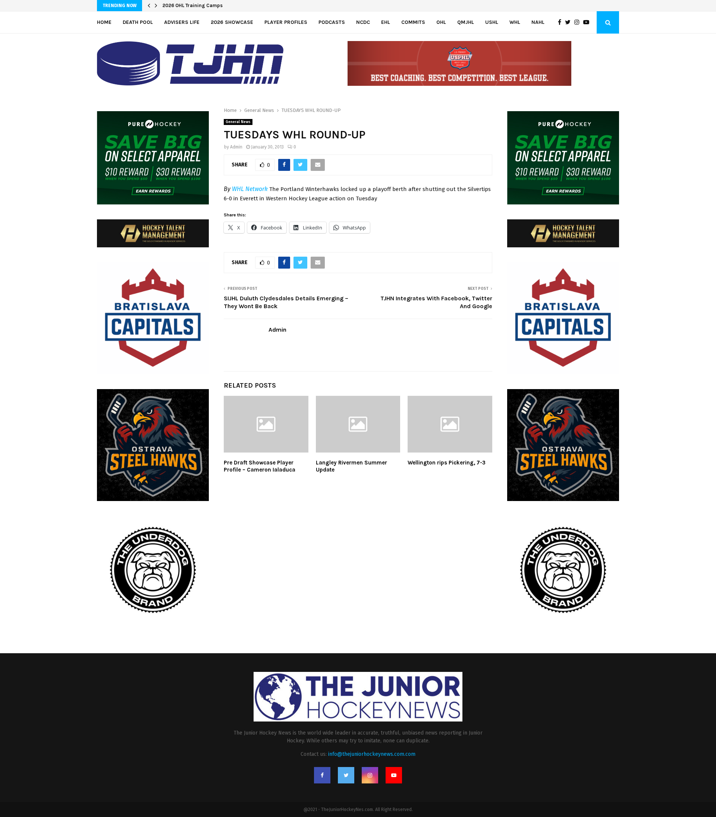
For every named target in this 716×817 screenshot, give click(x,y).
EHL (385, 22)
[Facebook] (561, 22)
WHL (514, 22)
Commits (413, 22)
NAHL (537, 22)
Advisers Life (182, 22)
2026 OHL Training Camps (193, 5)
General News (238, 122)
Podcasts (331, 22)
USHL (491, 22)
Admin (236, 147)
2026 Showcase (232, 22)
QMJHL (465, 22)
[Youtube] (588, 22)
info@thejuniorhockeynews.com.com (371, 754)
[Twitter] (569, 22)
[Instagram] (578, 22)
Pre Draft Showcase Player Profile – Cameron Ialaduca (259, 466)
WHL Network (250, 188)
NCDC (363, 22)
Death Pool (138, 22)
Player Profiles (285, 22)
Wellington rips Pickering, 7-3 (447, 462)
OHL (441, 22)
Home (104, 22)
